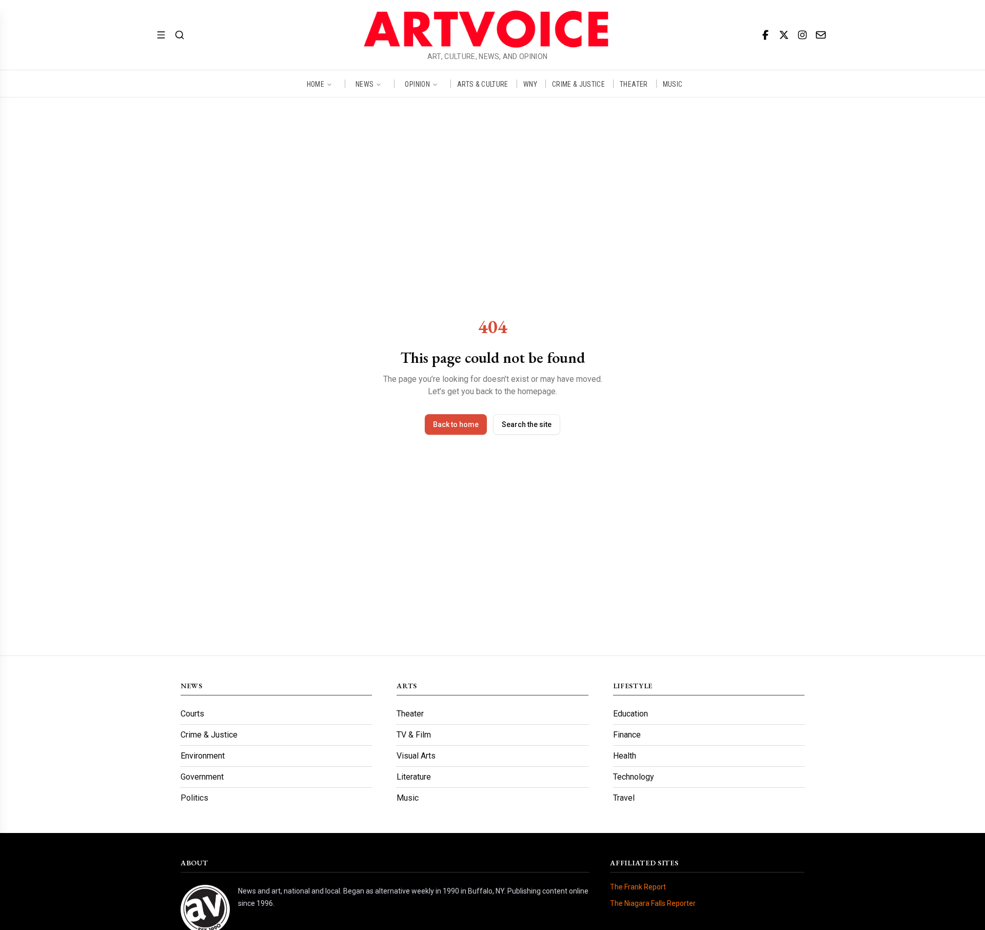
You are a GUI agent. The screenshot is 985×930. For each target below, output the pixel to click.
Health (624, 756)
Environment (203, 756)
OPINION (417, 84)
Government (202, 777)
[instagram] (802, 35)
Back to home (456, 424)
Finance (627, 735)
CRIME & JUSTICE (578, 84)
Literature (414, 777)
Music (408, 798)
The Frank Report (638, 887)
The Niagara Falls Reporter (653, 903)
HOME (315, 84)
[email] (821, 35)
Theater (410, 714)
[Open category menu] (161, 35)
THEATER (633, 84)
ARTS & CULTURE (482, 84)
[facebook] (765, 35)
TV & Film (414, 735)
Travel (624, 798)
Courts (192, 714)
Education (630, 714)
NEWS (364, 84)
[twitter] (784, 35)
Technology (633, 777)
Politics (194, 798)
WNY (530, 84)
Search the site (526, 424)
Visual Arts (416, 756)
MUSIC (673, 84)
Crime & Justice (209, 735)
